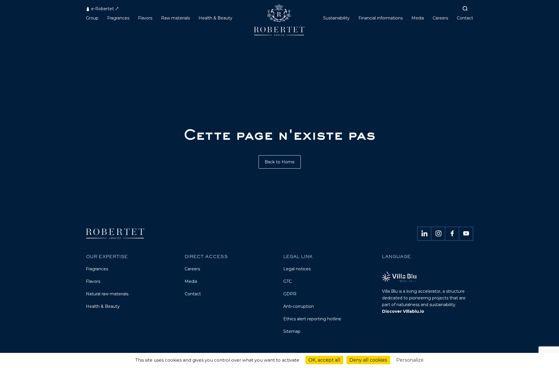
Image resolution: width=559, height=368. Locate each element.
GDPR (289, 293)
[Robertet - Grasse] (279, 22)
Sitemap (291, 331)
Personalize (410, 360)
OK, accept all (324, 360)
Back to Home (280, 162)
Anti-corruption (298, 306)
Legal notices (297, 268)
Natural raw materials (107, 293)
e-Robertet (102, 8)
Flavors (93, 281)
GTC (287, 281)
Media (191, 281)
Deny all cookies (368, 360)
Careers (192, 268)
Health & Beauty (103, 306)
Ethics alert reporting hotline (312, 318)
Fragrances (97, 268)
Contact (193, 293)
